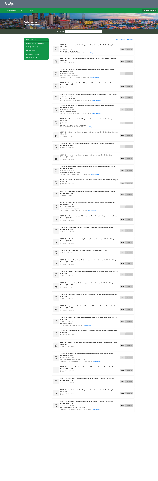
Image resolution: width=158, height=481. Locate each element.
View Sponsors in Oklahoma (124, 39)
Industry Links (31, 58)
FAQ (22, 10)
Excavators (30, 50)
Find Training (60, 31)
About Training (11, 10)
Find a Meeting (31, 40)
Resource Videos (32, 54)
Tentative (129, 49)
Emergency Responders (35, 43)
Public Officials (32, 47)
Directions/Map (89, 53)
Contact (30, 10)
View (122, 49)
